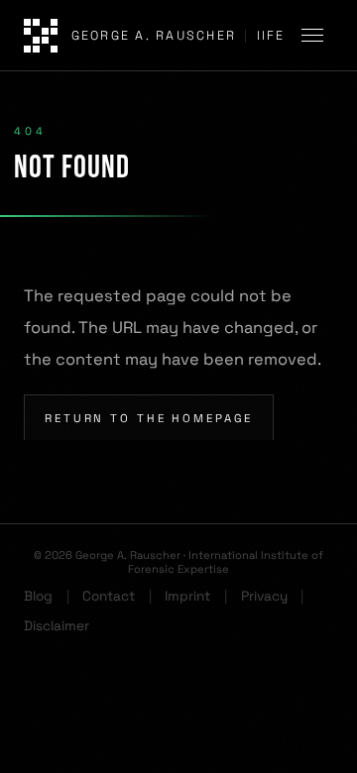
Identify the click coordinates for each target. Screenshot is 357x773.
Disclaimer (56, 625)
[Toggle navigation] (315, 36)
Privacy (264, 596)
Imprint (187, 596)
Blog (38, 596)
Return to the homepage (149, 418)
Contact (108, 596)
